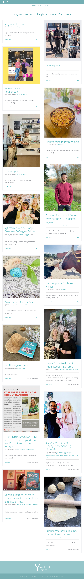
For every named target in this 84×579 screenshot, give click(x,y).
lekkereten (48, 455)
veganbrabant (75, 455)
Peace (17, 305)
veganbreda (49, 457)
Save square (53, 65)
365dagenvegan (30, 236)
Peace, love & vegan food (28, 449)
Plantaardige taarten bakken (62, 142)
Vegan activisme (62, 68)
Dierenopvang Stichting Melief (59, 284)
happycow (73, 454)
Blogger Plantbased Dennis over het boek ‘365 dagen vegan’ (62, 219)
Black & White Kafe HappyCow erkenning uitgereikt (58, 446)
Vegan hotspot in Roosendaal (15, 89)
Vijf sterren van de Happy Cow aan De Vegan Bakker (20, 229)
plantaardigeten (55, 455)
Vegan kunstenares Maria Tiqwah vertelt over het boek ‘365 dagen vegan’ (21, 498)
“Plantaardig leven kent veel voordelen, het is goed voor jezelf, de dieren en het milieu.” (21, 442)
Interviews (19, 449)
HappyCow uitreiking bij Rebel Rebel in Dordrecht (60, 364)
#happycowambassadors (19, 236)
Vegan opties (12, 171)
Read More (7, 39)
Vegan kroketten (14, 24)
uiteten (61, 455)
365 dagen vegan (64, 225)
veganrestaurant (56, 457)
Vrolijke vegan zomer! (17, 365)
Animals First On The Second (21, 302)
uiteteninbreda (67, 455)
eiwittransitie (67, 454)
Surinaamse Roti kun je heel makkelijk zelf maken (62, 532)
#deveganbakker (9, 236)
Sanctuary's (63, 289)
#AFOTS (25, 305)
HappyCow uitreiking (22, 94)
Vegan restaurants (73, 369)
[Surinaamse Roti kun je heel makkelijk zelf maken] (62, 502)
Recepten (19, 27)
